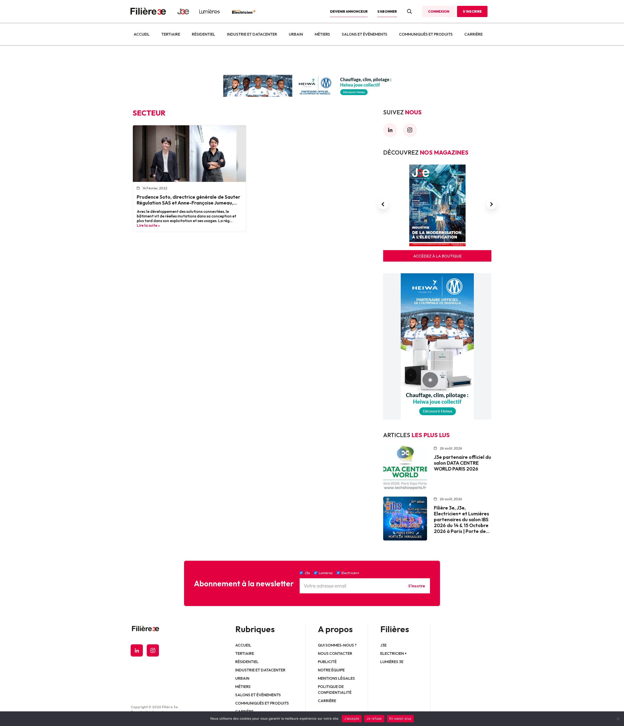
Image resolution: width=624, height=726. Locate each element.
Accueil (142, 34)
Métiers (322, 34)
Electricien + (393, 653)
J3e (383, 645)
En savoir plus (400, 718)
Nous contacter (335, 653)
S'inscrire (416, 585)
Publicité (327, 661)
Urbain (296, 34)
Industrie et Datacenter (252, 34)
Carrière (473, 34)
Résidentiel (203, 34)
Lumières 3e (391, 661)
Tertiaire (170, 34)
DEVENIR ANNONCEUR (349, 11)
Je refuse (374, 718)
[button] (383, 204)
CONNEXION (438, 11)
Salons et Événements (364, 34)
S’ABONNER (387, 11)
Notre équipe (331, 669)
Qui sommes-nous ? (337, 645)
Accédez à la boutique (437, 256)
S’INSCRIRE (472, 11)
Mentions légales (336, 678)
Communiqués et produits (426, 34)
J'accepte (351, 718)
